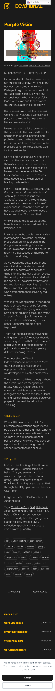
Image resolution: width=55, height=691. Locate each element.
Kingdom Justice (39, 591)
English (34, 2)
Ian (15, 65)
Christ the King (20, 507)
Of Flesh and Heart (15, 649)
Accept (27, 677)
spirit (30, 525)
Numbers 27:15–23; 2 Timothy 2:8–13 (25, 72)
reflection (10, 525)
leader (8, 521)
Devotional (23, 65)
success (39, 525)
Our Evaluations (13, 622)
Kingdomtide (19, 510)
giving (38, 518)
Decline (27, 685)
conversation (34, 514)
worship (17, 529)
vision (7, 529)
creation (9, 518)
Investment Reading (15, 631)
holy (45, 518)
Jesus (7, 510)
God (32, 507)
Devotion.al (28, 6)
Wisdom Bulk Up (13, 640)
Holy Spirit (42, 507)
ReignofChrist (12, 514)
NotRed (43, 510)
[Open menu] (49, 6)
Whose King (14, 591)
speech (21, 525)
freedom (28, 518)
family (18, 518)
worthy (27, 529)
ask (24, 514)
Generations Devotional (39, 65)
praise (26, 521)
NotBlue (33, 510)
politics (17, 521)
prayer (34, 521)
